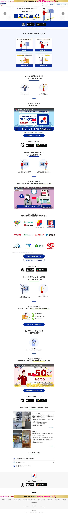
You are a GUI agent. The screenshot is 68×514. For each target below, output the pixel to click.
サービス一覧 (26, 512)
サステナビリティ (41, 512)
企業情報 (4, 499)
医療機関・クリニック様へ (61, 4)
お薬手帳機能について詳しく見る (34, 390)
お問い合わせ (57, 499)
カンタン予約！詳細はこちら (34, 324)
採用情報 (64, 499)
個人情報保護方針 (17, 499)
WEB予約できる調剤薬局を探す (34, 256)
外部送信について (41, 499)
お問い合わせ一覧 (33, 512)
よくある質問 (49, 499)
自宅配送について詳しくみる (34, 135)
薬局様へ (51, 4)
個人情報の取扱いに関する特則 (29, 499)
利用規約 (9, 499)
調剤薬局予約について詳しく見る (34, 260)
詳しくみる (51, 427)
